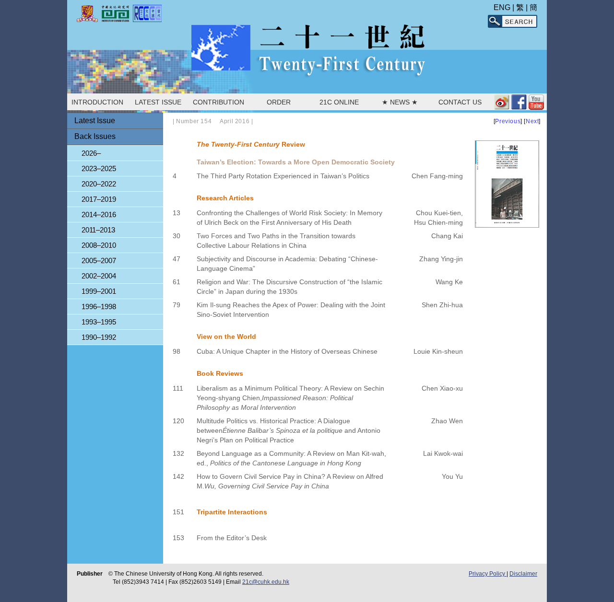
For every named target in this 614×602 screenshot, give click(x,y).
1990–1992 (99, 337)
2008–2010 (99, 245)
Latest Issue (94, 120)
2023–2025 (99, 168)
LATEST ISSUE (158, 102)
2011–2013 (98, 230)
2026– (91, 153)
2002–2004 (99, 276)
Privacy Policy (488, 573)
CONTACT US (460, 102)
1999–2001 (99, 291)
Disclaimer (523, 573)
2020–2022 (99, 184)
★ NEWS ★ (400, 102)
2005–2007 (99, 260)
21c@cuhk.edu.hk (265, 582)
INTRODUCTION (97, 102)
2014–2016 (99, 214)
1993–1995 (99, 322)
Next (532, 121)
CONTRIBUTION (218, 102)
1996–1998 (99, 306)
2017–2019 (99, 199)
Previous (507, 121)
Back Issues (95, 136)
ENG (502, 7)
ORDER (279, 102)
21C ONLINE (339, 102)
